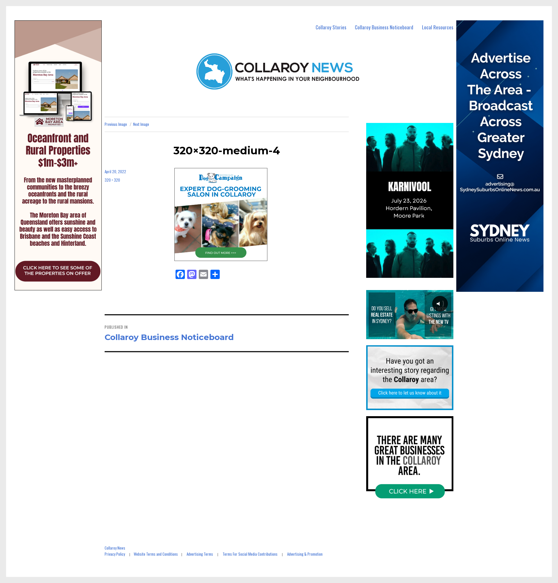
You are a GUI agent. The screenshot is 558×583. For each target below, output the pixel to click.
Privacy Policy (115, 554)
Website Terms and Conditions (156, 554)
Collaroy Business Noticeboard (384, 27)
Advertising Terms (200, 554)
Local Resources (437, 27)
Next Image (141, 124)
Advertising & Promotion (305, 554)
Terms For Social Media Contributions (250, 554)
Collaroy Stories (331, 27)
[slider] (415, 273)
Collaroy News (115, 548)
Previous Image (116, 124)
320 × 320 (112, 180)
